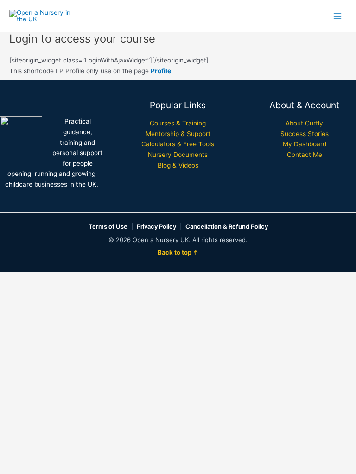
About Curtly (304, 123)
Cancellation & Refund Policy (226, 226)
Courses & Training (178, 123)
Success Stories (304, 133)
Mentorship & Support (178, 133)
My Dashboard (304, 144)
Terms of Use (108, 226)
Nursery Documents (178, 154)
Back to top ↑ (178, 252)
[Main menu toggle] (338, 16)
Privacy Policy (156, 226)
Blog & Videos (178, 165)
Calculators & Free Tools (177, 144)
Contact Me (304, 154)
